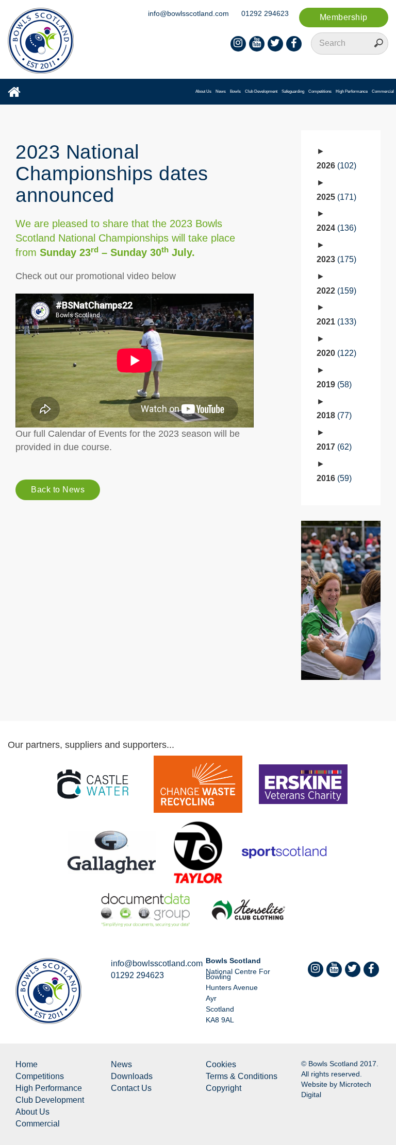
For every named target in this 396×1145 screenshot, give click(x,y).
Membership (344, 17)
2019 (333, 384)
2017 (333, 446)
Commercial (383, 91)
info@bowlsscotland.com (188, 13)
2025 (335, 197)
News (221, 91)
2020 (335, 353)
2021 (335, 321)
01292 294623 (265, 13)
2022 (335, 290)
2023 (335, 259)
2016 (333, 478)
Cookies (221, 1064)
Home (26, 1064)
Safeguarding (293, 91)
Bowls (235, 91)
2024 (335, 228)
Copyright (223, 1088)
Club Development (261, 91)
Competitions (320, 91)
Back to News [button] (58, 489)
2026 (335, 165)
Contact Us (131, 1088)
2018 (333, 415)
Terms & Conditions (241, 1076)
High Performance (352, 91)
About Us (203, 91)
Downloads (132, 1076)
